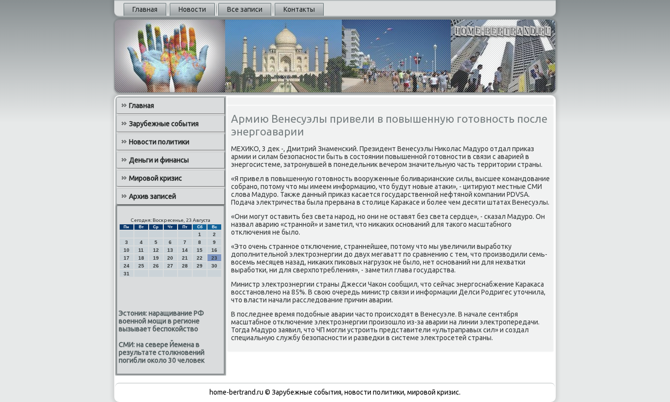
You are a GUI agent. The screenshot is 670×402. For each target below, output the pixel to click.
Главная (144, 9)
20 (170, 258)
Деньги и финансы (159, 160)
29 (200, 265)
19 (156, 258)
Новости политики (159, 142)
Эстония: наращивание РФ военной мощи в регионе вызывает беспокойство (161, 321)
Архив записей (152, 196)
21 (185, 258)
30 (214, 265)
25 (141, 265)
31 (126, 273)
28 (185, 265)
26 (156, 265)
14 (185, 250)
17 (126, 258)
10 (126, 250)
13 (170, 250)
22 (200, 258)
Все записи (244, 9)
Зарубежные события (164, 124)
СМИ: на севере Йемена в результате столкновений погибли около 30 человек (162, 352)
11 (141, 250)
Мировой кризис (155, 178)
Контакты (299, 9)
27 (170, 265)
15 (200, 250)
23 (214, 258)
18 (141, 258)
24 (126, 265)
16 (214, 250)
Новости (192, 9)
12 (156, 250)
